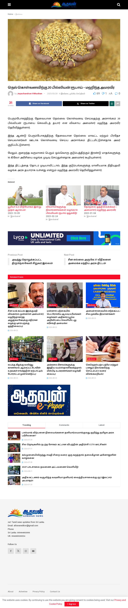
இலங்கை (18, 14)
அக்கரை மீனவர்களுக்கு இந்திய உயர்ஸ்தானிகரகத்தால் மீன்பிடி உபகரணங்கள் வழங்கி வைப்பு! (64, 369)
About (10, 591)
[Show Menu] (9, 4)
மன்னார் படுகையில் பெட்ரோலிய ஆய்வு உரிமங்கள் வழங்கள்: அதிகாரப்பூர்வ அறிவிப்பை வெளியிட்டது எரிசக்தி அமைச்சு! (64, 317)
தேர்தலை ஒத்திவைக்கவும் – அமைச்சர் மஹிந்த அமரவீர (100, 208)
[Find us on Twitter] (18, 551)
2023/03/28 (52, 93)
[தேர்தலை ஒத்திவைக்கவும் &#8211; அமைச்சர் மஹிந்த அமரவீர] (101, 195)
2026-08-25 (13, 330)
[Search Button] (118, 4)
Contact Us (55, 591)
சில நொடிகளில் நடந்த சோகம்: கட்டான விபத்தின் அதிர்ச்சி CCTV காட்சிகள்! (64, 444)
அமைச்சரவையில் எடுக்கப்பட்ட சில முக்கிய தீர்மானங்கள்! (103, 312)
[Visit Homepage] (64, 5)
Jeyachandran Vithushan (29, 93)
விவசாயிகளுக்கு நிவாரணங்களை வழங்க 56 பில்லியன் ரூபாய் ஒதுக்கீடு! (62, 210)
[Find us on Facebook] (11, 551)
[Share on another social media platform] (117, 103)
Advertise (23, 591)
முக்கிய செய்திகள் (77, 93)
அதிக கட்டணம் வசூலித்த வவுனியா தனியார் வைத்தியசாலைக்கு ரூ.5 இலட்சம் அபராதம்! (67, 479)
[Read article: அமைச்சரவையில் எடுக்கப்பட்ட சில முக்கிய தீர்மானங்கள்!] (104, 295)
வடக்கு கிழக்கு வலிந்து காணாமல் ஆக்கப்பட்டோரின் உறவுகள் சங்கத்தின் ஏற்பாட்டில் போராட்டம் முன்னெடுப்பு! (25, 369)
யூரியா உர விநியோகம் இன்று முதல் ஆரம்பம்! (24, 208)
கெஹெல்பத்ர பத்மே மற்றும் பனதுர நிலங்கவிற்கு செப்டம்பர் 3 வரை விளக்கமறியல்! (102, 369)
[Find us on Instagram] (26, 551)
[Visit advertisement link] (64, 238)
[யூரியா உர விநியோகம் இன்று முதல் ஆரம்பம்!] (25, 195)
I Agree (72, 604)
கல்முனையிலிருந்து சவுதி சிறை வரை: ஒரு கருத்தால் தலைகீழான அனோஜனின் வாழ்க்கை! (69, 456)
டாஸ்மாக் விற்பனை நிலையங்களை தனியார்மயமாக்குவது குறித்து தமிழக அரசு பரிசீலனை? (68, 434)
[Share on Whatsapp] (111, 103)
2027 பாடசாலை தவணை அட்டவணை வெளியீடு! (50, 467)
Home (10, 14)
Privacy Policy (39, 591)
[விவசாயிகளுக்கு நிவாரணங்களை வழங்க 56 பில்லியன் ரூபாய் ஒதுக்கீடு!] (63, 195)
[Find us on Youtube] (33, 551)
